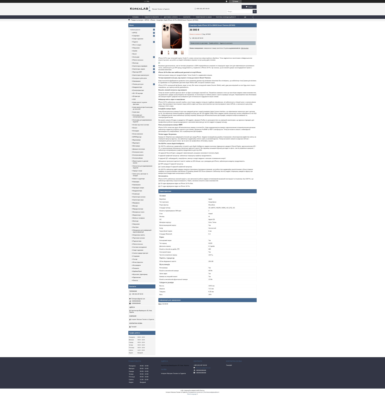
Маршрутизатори (138, 209)
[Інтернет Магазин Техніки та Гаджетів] (139, 13)
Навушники (136, 48)
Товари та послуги (152, 17)
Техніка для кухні (138, 84)
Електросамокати (138, 155)
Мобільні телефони (139, 218)
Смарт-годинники (138, 39)
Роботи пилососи (138, 60)
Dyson (135, 54)
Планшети (136, 268)
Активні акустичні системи (141, 125)
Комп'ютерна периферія (140, 66)
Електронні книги (138, 152)
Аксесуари (136, 57)
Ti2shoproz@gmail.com (138, 299)
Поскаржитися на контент (195, 392)
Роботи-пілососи (138, 244)
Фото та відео (137, 45)
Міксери (135, 206)
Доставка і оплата (171, 17)
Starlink (135, 51)
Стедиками (136, 256)
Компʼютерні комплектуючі (141, 75)
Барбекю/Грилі (137, 271)
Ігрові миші (136, 112)
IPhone (152, 20)
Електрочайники (138, 158)
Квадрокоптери (137, 87)
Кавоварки (136, 181)
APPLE (147, 20)
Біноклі (135, 128)
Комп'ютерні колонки (139, 197)
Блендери (136, 131)
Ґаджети (135, 42)
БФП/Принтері (137, 137)
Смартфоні (136, 35)
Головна (135, 17)
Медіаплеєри (137, 215)
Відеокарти (136, 143)
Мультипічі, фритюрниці (140, 274)
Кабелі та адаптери (139, 178)
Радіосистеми (137, 241)
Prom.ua (202, 390)
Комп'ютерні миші (138, 200)
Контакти (186, 17)
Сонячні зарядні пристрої (140, 253)
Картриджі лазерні (138, 188)
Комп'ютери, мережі (139, 69)
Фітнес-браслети (138, 262)
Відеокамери (137, 140)
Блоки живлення (138, 134)
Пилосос (135, 280)
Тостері (135, 259)
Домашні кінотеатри (139, 149)
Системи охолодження (140, 247)
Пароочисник (137, 277)
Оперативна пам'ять (139, 235)
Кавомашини (136, 81)
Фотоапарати (137, 265)
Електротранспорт (138, 90)
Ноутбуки (135, 227)
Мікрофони (136, 203)
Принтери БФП (137, 72)
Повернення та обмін (204, 17)
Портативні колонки (139, 238)
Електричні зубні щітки (140, 78)
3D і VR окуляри (138, 93)
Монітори (135, 63)
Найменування (135, 29)
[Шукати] (255, 11)
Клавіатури (136, 194)
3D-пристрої (136, 96)
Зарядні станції (137, 171)
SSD (134, 99)
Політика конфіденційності (226, 17)
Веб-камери (136, 146)
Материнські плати (138, 212)
